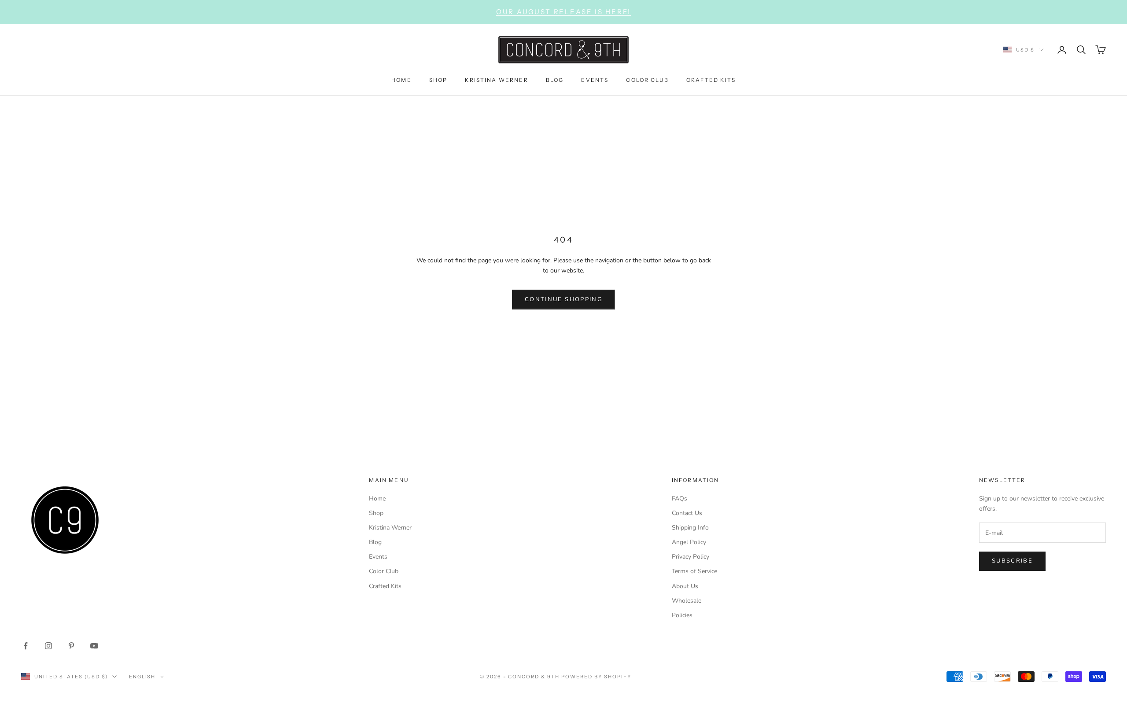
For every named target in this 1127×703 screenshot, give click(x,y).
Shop (376, 513)
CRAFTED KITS (711, 79)
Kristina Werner (390, 527)
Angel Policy (689, 542)
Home (377, 498)
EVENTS (594, 79)
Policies (682, 615)
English (142, 677)
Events (378, 556)
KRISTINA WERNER (496, 79)
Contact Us (687, 513)
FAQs (679, 498)
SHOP (438, 79)
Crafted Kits (385, 586)
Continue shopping (563, 299)
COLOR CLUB (647, 79)
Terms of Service (694, 571)
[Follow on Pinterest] (71, 645)
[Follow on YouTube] (94, 645)
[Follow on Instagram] (48, 645)
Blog (375, 542)
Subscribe (1012, 561)
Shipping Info (690, 527)
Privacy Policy (690, 556)
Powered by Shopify (596, 677)
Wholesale (686, 600)
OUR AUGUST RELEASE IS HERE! (563, 11)
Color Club (383, 571)
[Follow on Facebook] (25, 645)
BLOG (555, 79)
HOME (401, 79)
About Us (685, 586)
